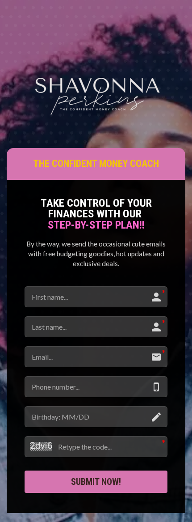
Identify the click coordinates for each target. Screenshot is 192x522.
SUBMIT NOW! (96, 481)
